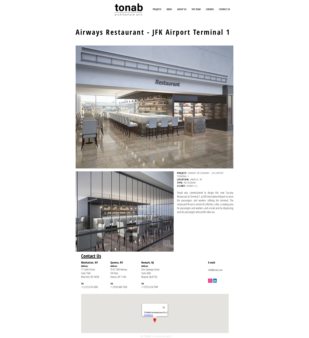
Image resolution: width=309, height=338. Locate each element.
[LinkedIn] (215, 281)
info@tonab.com (215, 270)
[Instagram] (210, 281)
